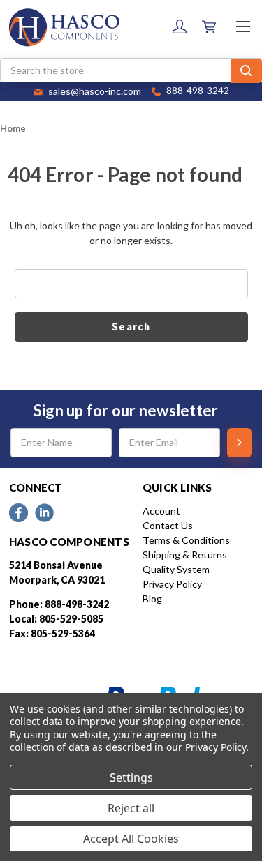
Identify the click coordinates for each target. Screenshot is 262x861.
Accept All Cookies (131, 838)
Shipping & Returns (185, 555)
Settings (131, 777)
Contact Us (168, 525)
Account (161, 511)
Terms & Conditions (186, 540)
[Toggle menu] (243, 26)
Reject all (131, 808)
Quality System (176, 569)
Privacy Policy (172, 584)
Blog (152, 598)
